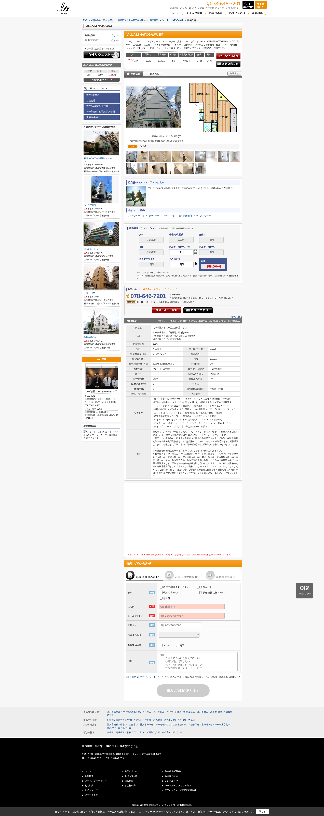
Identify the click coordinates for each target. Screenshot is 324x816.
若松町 (183, 720)
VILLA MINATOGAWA (92, 65)
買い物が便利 (185, 215)
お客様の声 (130, 785)
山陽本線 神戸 (93, 117)
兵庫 (157, 732)
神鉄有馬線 (194, 724)
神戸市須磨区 (129, 711)
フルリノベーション (137, 215)
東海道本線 (207, 724)
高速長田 (120, 732)
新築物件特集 (171, 776)
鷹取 (151, 732)
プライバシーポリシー (151, 677)
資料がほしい (207, 587)
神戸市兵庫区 (92, 95)
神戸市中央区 (173, 711)
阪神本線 (127, 727)
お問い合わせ (131, 771)
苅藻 (179, 732)
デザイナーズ (155, 215)
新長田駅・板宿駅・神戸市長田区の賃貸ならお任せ (113, 746)
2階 (88, 74)
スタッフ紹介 (131, 776)
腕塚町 (139, 720)
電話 (182, 645)
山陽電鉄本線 (180, 724)
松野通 (110, 720)
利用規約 (132, 677)
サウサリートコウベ (93, 249)
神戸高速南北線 (223, 724)
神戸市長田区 (113, 711)
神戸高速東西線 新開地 (97, 106)
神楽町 (148, 720)
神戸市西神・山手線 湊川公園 (100, 111)
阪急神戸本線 (114, 727)
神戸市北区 (158, 711)
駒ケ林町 (129, 720)
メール (166, 645)
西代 (135, 732)
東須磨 (165, 732)
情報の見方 (237, 316)
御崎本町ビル (90, 337)
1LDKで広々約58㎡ (203, 215)
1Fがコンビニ (170, 215)
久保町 (167, 720)
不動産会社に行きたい (212, 592)
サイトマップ (91, 790)
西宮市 (110, 715)
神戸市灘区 (202, 711)
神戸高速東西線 (163, 724)
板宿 (129, 732)
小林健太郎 (158, 182)
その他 (166, 598)
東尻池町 (158, 720)
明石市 (229, 711)
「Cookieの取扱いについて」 (218, 812)
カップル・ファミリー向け (178, 785)
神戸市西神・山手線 (117, 724)
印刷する (234, 73)
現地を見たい (170, 592)
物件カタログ (91, 795)
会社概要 (89, 776)
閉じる (262, 811)
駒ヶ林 (143, 732)
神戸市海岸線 (147, 724)
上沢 (173, 732)
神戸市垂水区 (188, 711)
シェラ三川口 (90, 205)
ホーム (88, 771)
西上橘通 (90, 100)
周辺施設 (129, 781)
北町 (175, 720)
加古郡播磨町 (216, 711)
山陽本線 (134, 724)
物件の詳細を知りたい (175, 587)
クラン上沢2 (89, 293)
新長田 (110, 732)
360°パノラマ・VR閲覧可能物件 (180, 790)
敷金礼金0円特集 (173, 771)
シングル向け (171, 781)
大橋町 (191, 720)
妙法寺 (119, 720)
